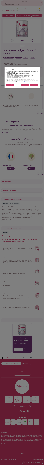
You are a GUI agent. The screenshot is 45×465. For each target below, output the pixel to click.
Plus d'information (27, 81)
